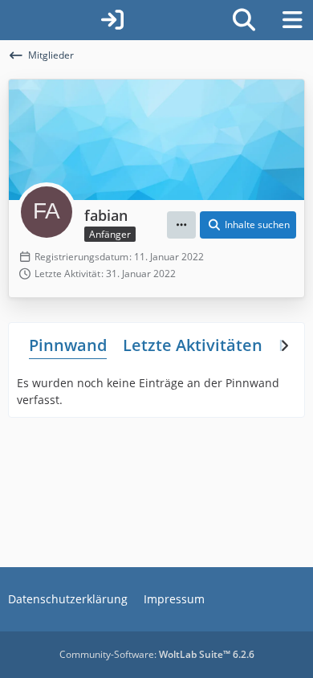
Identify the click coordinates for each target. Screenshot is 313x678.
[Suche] (244, 20)
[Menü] (292, 20)
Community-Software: (156, 654)
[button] (181, 225)
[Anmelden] (112, 20)
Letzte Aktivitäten (192, 345)
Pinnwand (68, 345)
